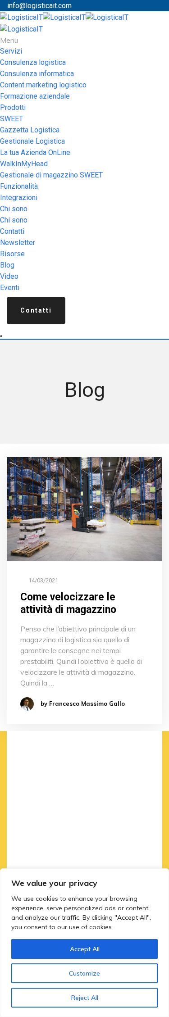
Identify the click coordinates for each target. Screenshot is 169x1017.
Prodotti (13, 107)
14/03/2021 (42, 580)
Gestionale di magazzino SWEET (51, 175)
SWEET (11, 118)
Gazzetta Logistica (29, 130)
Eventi (9, 287)
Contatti (12, 231)
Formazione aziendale (35, 96)
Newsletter (17, 242)
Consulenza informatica (37, 73)
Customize (84, 973)
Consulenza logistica (33, 62)
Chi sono (13, 208)
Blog (7, 265)
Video (9, 276)
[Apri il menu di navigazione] (1, 336)
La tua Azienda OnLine (35, 152)
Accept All (85, 949)
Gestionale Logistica (32, 141)
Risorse (12, 254)
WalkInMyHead (24, 163)
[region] (84, 942)
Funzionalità (19, 186)
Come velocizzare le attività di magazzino (68, 603)
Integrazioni (18, 197)
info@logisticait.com (39, 5)
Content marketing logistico (43, 85)
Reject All (84, 998)
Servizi (11, 51)
